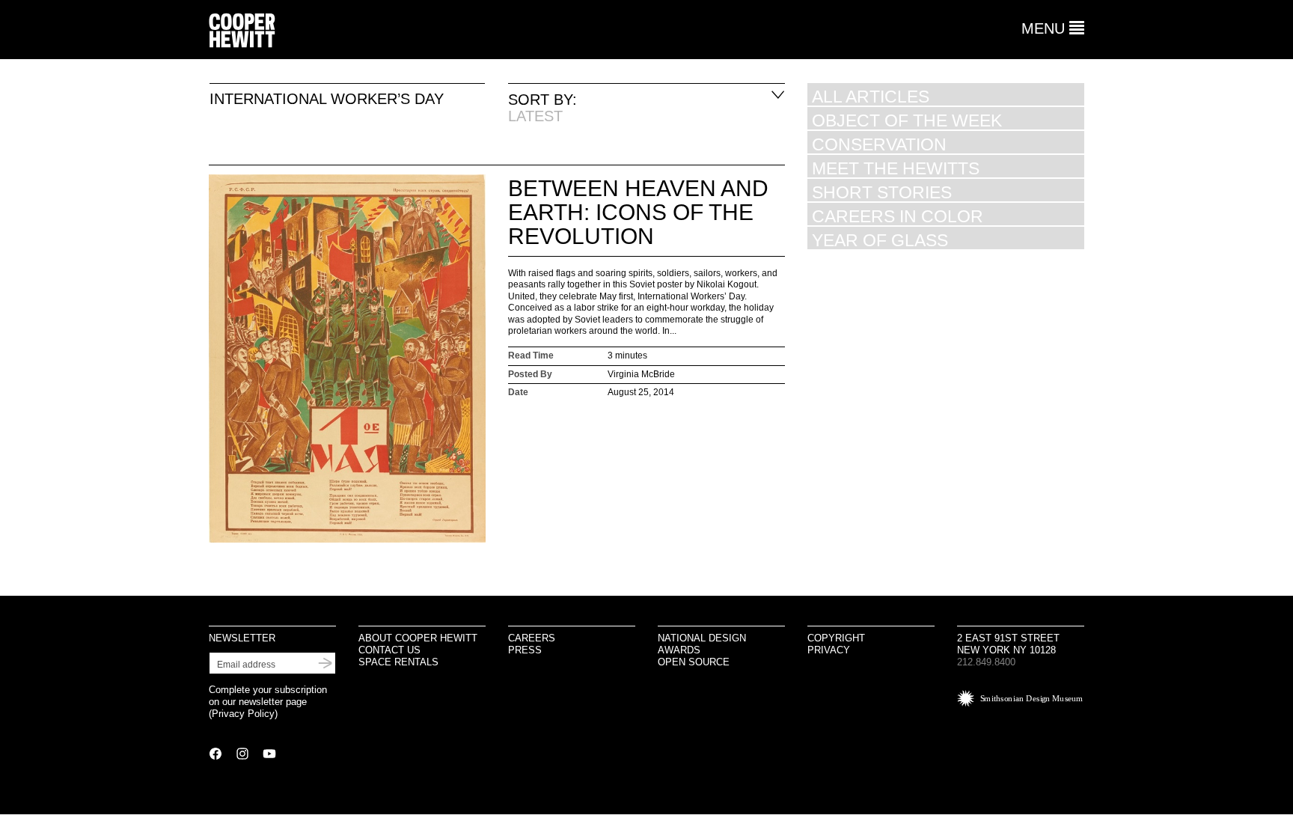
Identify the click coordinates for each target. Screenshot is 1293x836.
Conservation (879, 144)
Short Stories (882, 192)
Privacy (828, 650)
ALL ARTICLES (870, 96)
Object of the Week (907, 120)
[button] (1052, 28)
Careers (531, 638)
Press (525, 650)
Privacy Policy (243, 713)
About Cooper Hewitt (417, 638)
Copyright (836, 638)
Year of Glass (880, 240)
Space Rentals (398, 662)
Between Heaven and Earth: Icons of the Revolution (638, 212)
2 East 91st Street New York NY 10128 (1008, 644)
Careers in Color (897, 216)
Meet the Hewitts (895, 168)
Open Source (694, 662)
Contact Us (389, 650)
